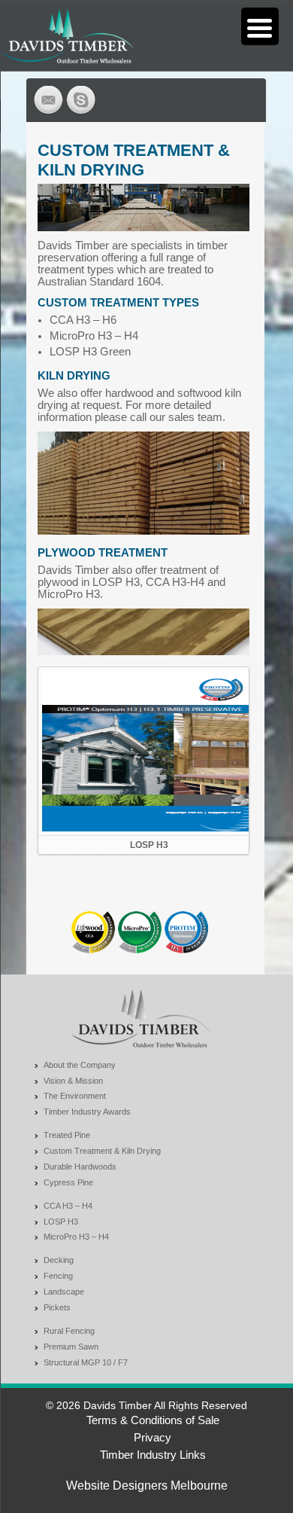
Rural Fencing (69, 1330)
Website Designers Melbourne (147, 1485)
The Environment (75, 1095)
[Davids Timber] (67, 35)
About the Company (80, 1064)
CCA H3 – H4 (68, 1205)
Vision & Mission (73, 1080)
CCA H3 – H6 (83, 320)
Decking (59, 1259)
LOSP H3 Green (90, 352)
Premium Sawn (71, 1346)
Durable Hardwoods (80, 1166)
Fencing (58, 1275)
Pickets (57, 1307)
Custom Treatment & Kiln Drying (102, 1150)
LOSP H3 (149, 845)
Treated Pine (67, 1134)
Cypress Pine (68, 1182)
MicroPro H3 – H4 (94, 336)
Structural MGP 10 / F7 (86, 1362)
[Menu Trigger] (260, 26)
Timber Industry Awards (87, 1111)
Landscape (64, 1291)
